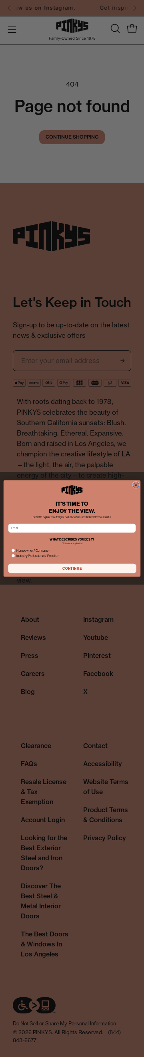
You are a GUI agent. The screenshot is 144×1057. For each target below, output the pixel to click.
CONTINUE (72, 568)
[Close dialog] (136, 485)
